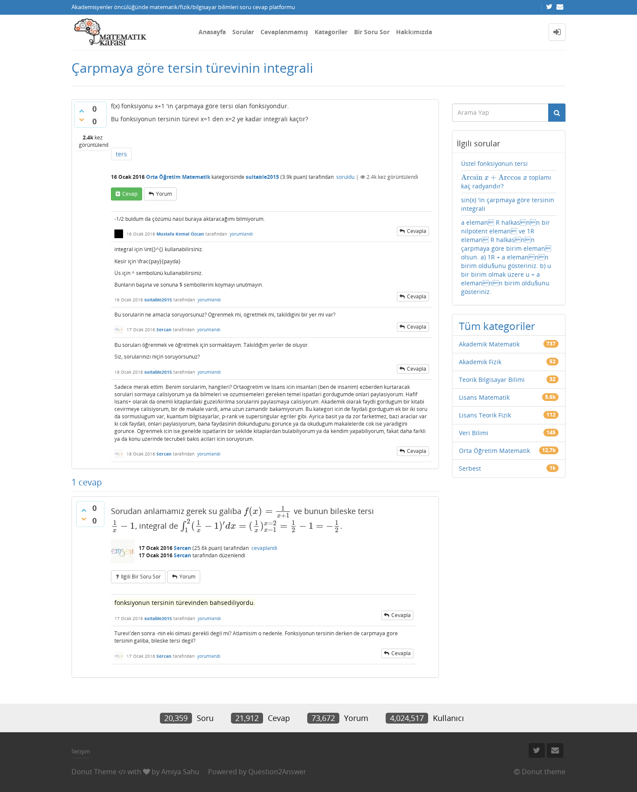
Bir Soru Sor (372, 32)
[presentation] (268, 511)
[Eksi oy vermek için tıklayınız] (81, 119)
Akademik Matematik (489, 344)
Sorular (243, 32)
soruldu (345, 177)
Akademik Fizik (480, 362)
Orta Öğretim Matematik (178, 177)
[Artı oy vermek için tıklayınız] (81, 111)
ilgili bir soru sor (141, 576)
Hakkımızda (414, 32)
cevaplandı (264, 548)
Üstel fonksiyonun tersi (494, 163)
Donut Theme (94, 771)
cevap (129, 193)
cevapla (416, 231)
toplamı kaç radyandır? (506, 181)
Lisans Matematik (484, 397)
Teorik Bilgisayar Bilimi (492, 379)
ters (121, 154)
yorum (164, 193)
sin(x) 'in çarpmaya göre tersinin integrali (507, 204)
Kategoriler (331, 32)
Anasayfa (212, 32)
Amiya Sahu (180, 771)
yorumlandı (241, 234)
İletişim (81, 751)
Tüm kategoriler (497, 326)
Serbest (470, 468)
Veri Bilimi (473, 433)
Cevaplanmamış (284, 32)
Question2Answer (277, 771)
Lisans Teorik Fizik (485, 415)
